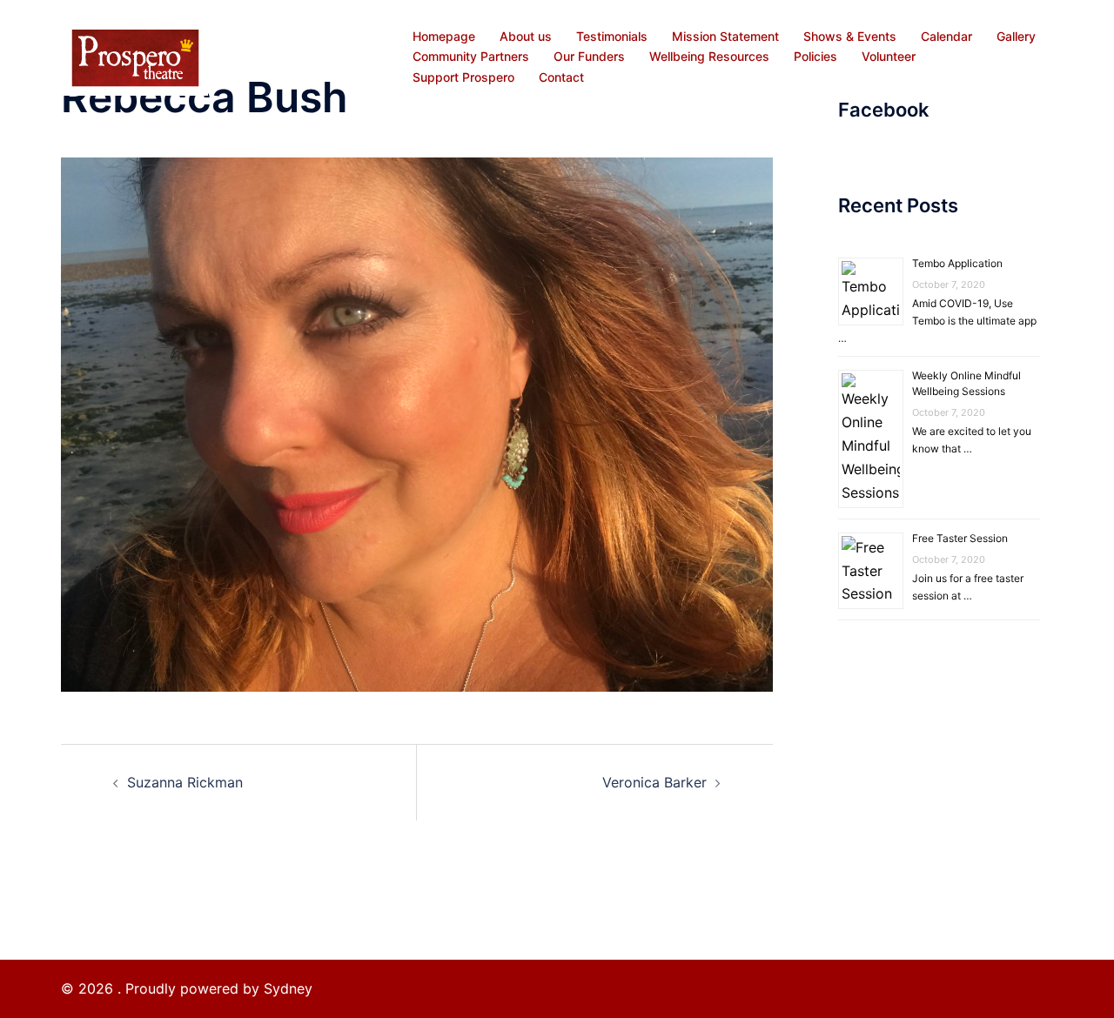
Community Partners (471, 56)
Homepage (444, 36)
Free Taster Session (960, 538)
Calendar (946, 36)
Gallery (1016, 36)
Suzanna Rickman (185, 782)
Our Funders (589, 56)
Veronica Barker (654, 782)
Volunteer (889, 56)
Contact (561, 77)
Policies (815, 56)
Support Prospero (463, 77)
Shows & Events (849, 36)
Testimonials (612, 36)
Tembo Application (957, 263)
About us (526, 36)
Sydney (288, 988)
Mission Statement (725, 36)
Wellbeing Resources (709, 56)
